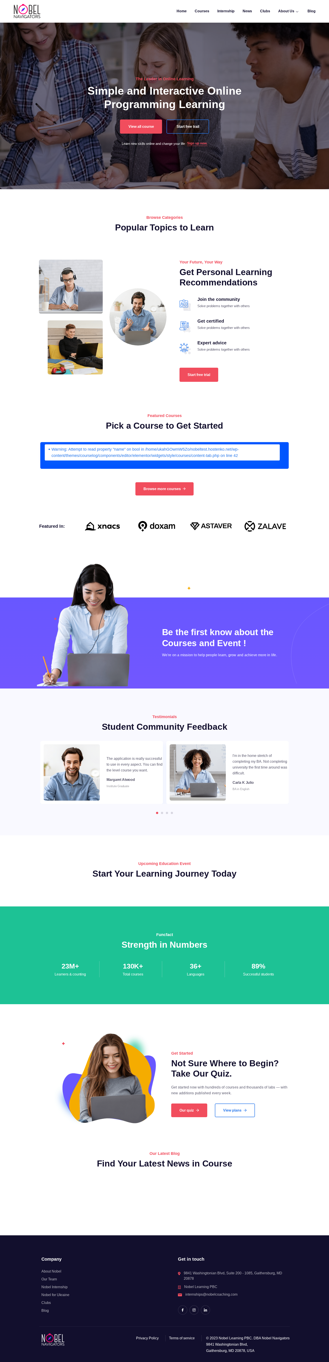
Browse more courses (162, 489)
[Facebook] (182, 1310)
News (247, 11)
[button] (157, 813)
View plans (232, 1110)
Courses (202, 11)
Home (182, 11)
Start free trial (199, 375)
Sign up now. (197, 143)
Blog (312, 11)
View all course (141, 126)
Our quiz (186, 1110)
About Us (286, 11)
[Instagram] (194, 1310)
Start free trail (188, 126)
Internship (226, 11)
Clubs (265, 11)
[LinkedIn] (205, 1310)
